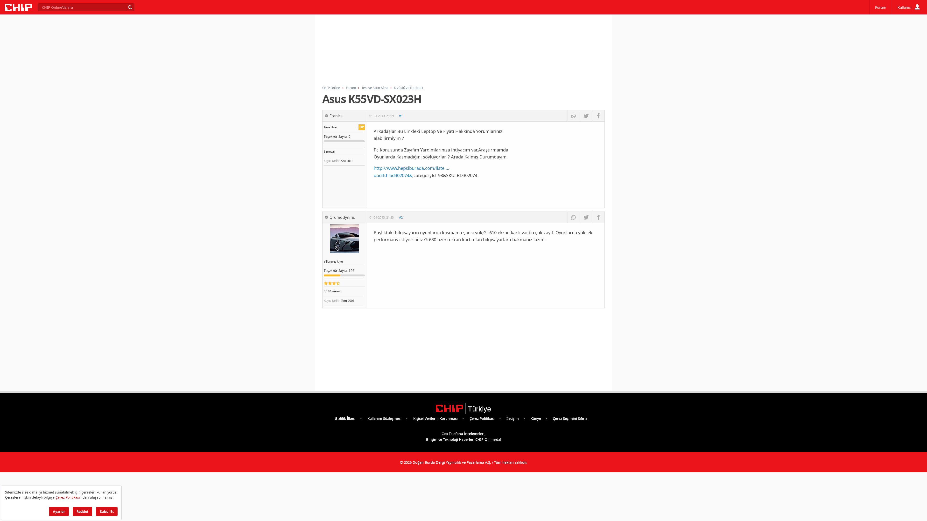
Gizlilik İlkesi (345, 418)
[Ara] (129, 7)
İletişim (512, 418)
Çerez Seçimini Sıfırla (570, 418)
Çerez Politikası (482, 418)
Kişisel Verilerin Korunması (435, 418)
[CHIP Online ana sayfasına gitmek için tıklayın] (18, 9)
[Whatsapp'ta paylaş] (574, 115)
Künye (536, 418)
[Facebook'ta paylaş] (598, 115)
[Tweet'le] (586, 115)
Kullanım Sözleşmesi (384, 418)
